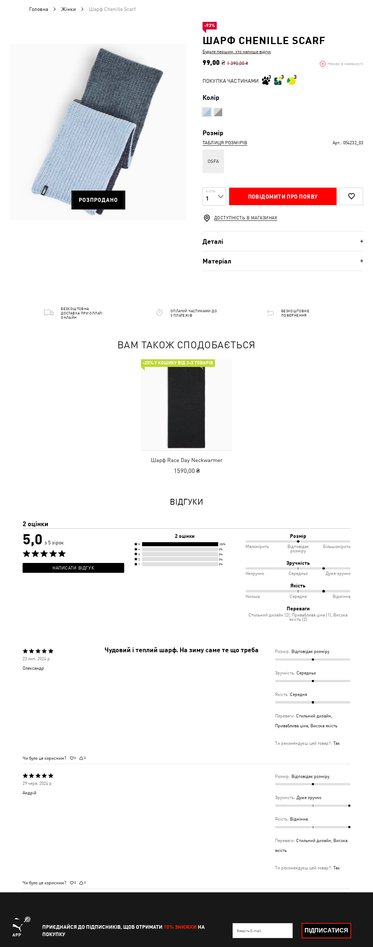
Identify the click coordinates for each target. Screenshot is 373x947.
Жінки (68, 9)
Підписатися (326, 930)
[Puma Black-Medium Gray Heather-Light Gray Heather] (218, 112)
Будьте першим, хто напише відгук (237, 51)
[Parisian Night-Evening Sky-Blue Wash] (207, 112)
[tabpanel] (98, 132)
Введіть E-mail (249, 930)
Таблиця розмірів (225, 142)
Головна (38, 9)
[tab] (283, 241)
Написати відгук (73, 568)
